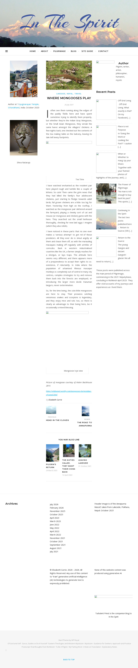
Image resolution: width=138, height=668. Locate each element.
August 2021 (56, 548)
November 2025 (57, 511)
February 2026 (57, 507)
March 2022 (55, 534)
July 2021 (54, 551)
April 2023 (54, 517)
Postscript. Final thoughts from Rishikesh (38, 647)
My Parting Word (75, 647)
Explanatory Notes (109, 647)
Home (33, 51)
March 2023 (55, 521)
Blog (73, 51)
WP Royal (75, 640)
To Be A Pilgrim (62, 647)
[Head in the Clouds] (51, 410)
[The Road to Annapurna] (87, 411)
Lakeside (60, 94)
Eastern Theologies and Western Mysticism (66, 643)
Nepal (70, 94)
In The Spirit (69, 22)
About (44, 51)
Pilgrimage (59, 51)
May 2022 (54, 528)
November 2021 (57, 538)
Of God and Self (14, 643)
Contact (103, 51)
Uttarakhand (14, 107)
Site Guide (87, 51)
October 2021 (56, 541)
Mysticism (89, 643)
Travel (78, 94)
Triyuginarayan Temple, (28, 104)
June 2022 (54, 524)
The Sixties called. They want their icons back (68, 466)
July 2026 (54, 504)
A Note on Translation (92, 647)
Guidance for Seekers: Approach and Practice (112, 643)
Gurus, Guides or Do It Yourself (34, 643)
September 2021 (58, 544)
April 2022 (54, 531)
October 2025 (56, 514)
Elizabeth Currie (55, 399)
